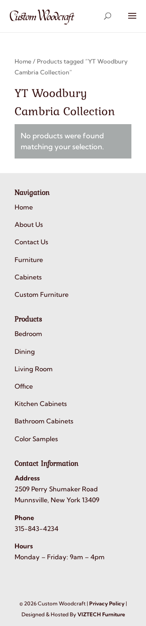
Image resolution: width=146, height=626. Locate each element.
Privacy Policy (107, 603)
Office (24, 386)
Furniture (29, 260)
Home (23, 61)
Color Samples (36, 439)
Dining (25, 351)
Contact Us (31, 242)
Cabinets (28, 277)
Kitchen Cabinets (41, 404)
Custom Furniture (42, 294)
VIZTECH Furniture (101, 614)
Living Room (34, 369)
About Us (29, 224)
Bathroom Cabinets (44, 421)
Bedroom (28, 334)
